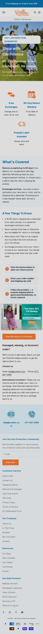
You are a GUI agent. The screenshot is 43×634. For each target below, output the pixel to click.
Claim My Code (32, 322)
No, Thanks (31, 325)
